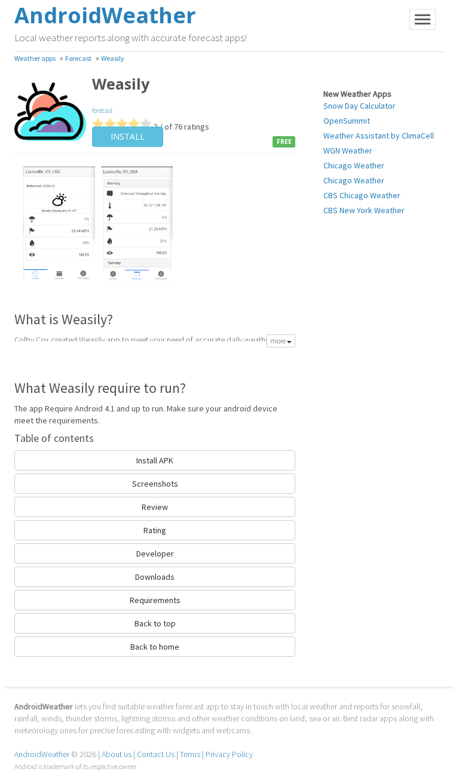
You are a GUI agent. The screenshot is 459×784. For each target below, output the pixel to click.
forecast (102, 110)
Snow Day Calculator (359, 105)
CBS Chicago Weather (361, 195)
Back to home (154, 646)
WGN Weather (347, 150)
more (278, 340)
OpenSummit (346, 120)
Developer (155, 553)
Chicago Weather (353, 165)
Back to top (155, 623)
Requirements (155, 600)
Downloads (155, 576)
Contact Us (156, 754)
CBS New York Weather (364, 210)
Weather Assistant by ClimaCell (378, 135)
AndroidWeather (41, 754)
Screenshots (155, 483)
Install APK (154, 460)
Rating (154, 530)
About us (116, 754)
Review (155, 507)
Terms (190, 754)
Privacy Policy (229, 754)
